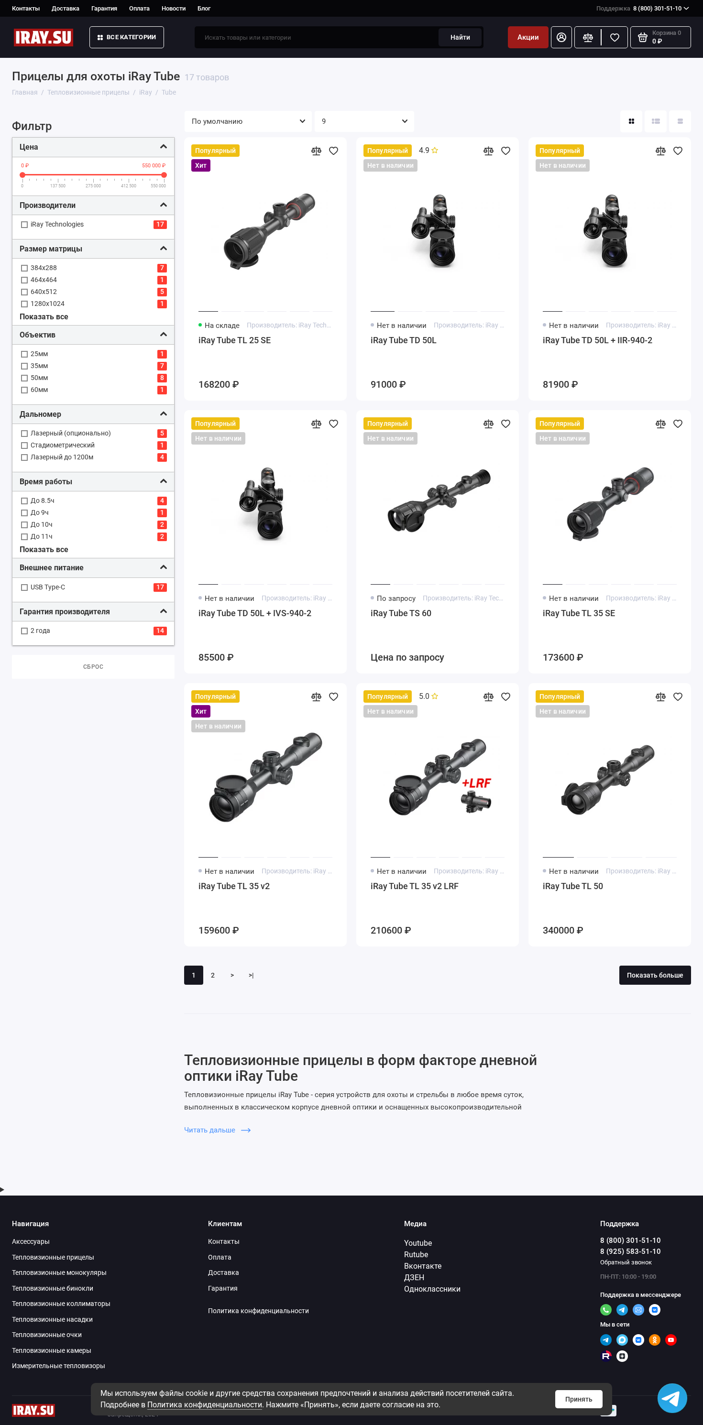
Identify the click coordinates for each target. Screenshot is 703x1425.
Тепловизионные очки (47, 1334)
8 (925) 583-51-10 (630, 1251)
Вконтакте (422, 1266)
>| (251, 975)
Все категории (131, 37)
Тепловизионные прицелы (53, 1257)
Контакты (26, 8)
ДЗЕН (414, 1277)
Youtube (418, 1243)
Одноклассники (432, 1289)
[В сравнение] (316, 150)
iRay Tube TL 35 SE (579, 613)
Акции (528, 37)
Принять (579, 1399)
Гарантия (104, 8)
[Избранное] (614, 37)
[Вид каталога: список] (656, 121)
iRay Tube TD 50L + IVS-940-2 (254, 613)
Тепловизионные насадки (52, 1319)
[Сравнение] (588, 37)
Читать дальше (210, 1130)
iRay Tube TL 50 (573, 886)
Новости (174, 8)
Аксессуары (31, 1241)
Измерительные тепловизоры (58, 1366)
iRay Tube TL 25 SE (234, 340)
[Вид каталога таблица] (680, 121)
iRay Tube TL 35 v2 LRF (415, 886)
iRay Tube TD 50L (404, 340)
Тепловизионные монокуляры (59, 1272)
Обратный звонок (626, 1262)
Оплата (139, 8)
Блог (204, 8)
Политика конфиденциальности (204, 1404)
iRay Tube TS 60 (401, 613)
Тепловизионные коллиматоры (61, 1303)
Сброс (93, 667)
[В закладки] (333, 150)
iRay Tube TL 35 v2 (234, 886)
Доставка (65, 8)
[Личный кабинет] (561, 37)
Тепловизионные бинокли (52, 1288)
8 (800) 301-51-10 (638, 8)
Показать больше (655, 975)
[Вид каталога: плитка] (631, 121)
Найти (460, 37)
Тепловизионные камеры (51, 1350)
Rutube (416, 1254)
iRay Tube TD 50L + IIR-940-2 (597, 340)
